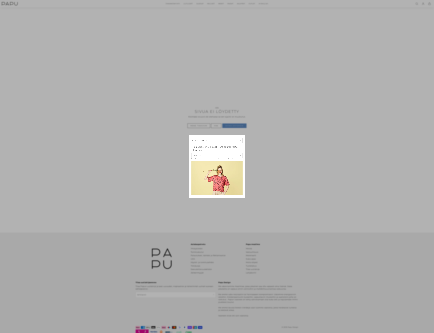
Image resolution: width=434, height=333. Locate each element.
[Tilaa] (240, 155)
